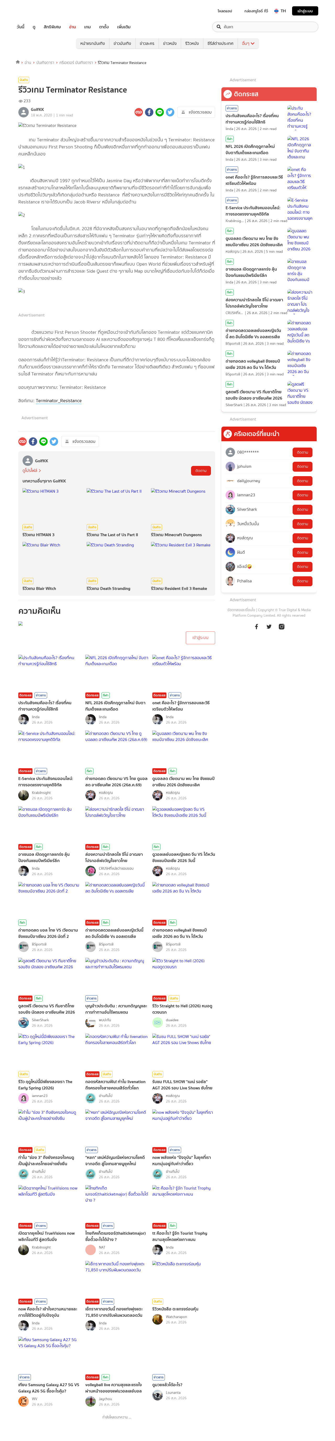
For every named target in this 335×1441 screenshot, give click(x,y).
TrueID (32, 10)
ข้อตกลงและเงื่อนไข (241, 610)
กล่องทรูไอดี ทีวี (256, 11)
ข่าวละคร (147, 43)
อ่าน (72, 27)
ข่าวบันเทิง (122, 43)
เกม (87, 27)
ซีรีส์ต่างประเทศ (220, 43)
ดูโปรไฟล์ (30, 470)
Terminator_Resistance (59, 400)
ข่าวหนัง (170, 43)
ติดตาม (201, 471)
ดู (34, 27)
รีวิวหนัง (192, 43)
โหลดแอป (225, 11)
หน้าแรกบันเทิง (92, 43)
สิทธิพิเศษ (52, 27)
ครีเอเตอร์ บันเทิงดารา (76, 63)
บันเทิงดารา (45, 63)
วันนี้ (20, 27)
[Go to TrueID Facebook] (256, 629)
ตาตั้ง (104, 27)
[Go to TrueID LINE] (281, 629)
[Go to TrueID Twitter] (269, 629)
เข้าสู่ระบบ (305, 11)
